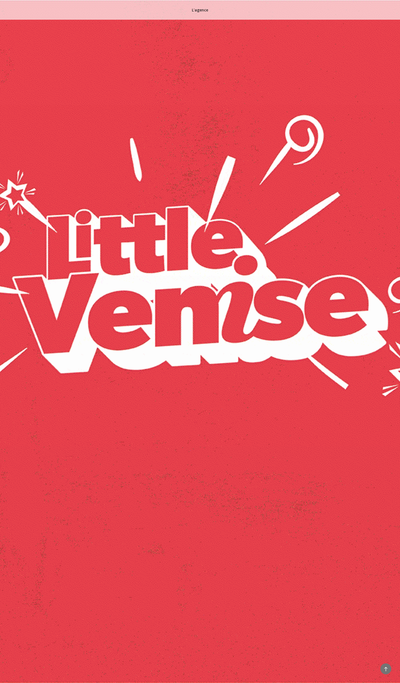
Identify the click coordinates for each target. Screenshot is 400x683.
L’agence (200, 10)
